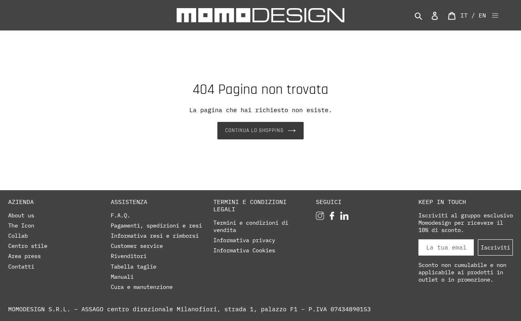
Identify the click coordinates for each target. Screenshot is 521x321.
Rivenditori (129, 256)
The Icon (21, 225)
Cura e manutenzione (142, 287)
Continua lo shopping (254, 130)
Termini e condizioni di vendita (250, 226)
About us (21, 215)
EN (482, 15)
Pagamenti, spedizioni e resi (156, 225)
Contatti (21, 266)
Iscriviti (495, 247)
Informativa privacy (244, 240)
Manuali (122, 276)
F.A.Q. (120, 215)
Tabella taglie (133, 266)
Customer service (137, 245)
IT (464, 15)
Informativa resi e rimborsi (155, 235)
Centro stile (27, 245)
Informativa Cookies (244, 250)
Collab (18, 235)
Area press (24, 256)
